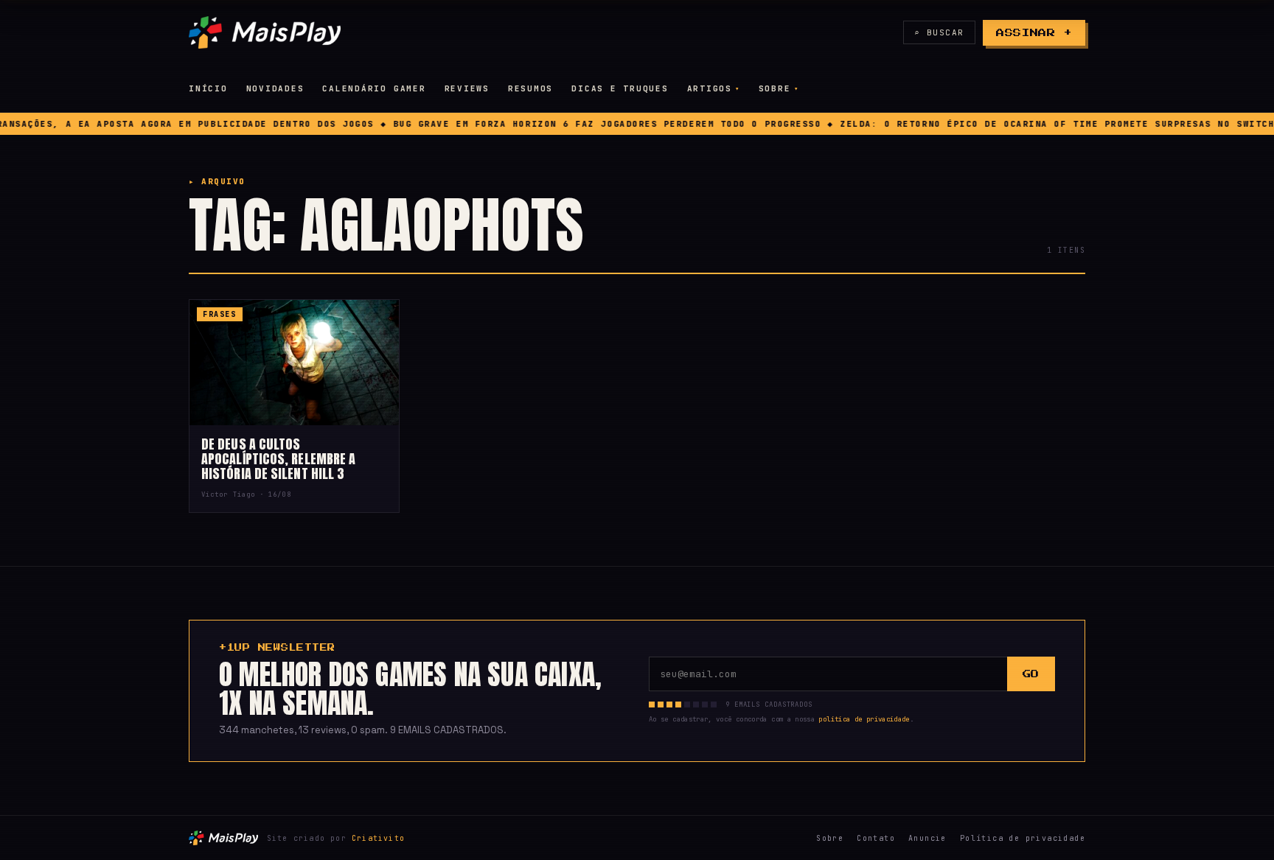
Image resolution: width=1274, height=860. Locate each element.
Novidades (275, 88)
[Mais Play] (265, 32)
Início (208, 88)
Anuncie (927, 838)
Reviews (467, 88)
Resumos (530, 88)
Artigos (709, 88)
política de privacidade (863, 719)
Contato (876, 838)
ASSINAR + (1034, 33)
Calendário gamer (373, 88)
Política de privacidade (1022, 838)
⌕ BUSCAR (939, 32)
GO (1031, 674)
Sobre (775, 88)
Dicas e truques (619, 88)
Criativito (378, 838)
